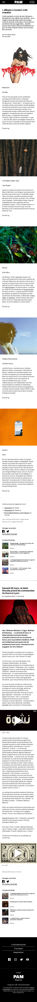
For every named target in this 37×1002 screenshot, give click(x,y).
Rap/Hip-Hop (6, 521)
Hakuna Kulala (9, 287)
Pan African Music (9, 34)
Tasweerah (8, 508)
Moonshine (26, 984)
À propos (18, 949)
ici (8, 128)
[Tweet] (8, 531)
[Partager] (3, 531)
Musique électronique (12, 519)
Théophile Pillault (9, 596)
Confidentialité (18, 945)
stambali (5, 705)
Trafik (15, 984)
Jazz (3, 519)
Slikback (12, 298)
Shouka (4, 669)
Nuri (3, 695)
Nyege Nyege (28, 289)
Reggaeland (8, 510)
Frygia (20, 688)
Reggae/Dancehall (17, 521)
